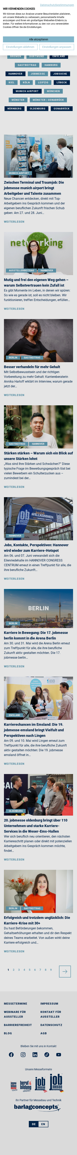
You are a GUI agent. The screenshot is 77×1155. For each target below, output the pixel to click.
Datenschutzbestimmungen (57, 5)
